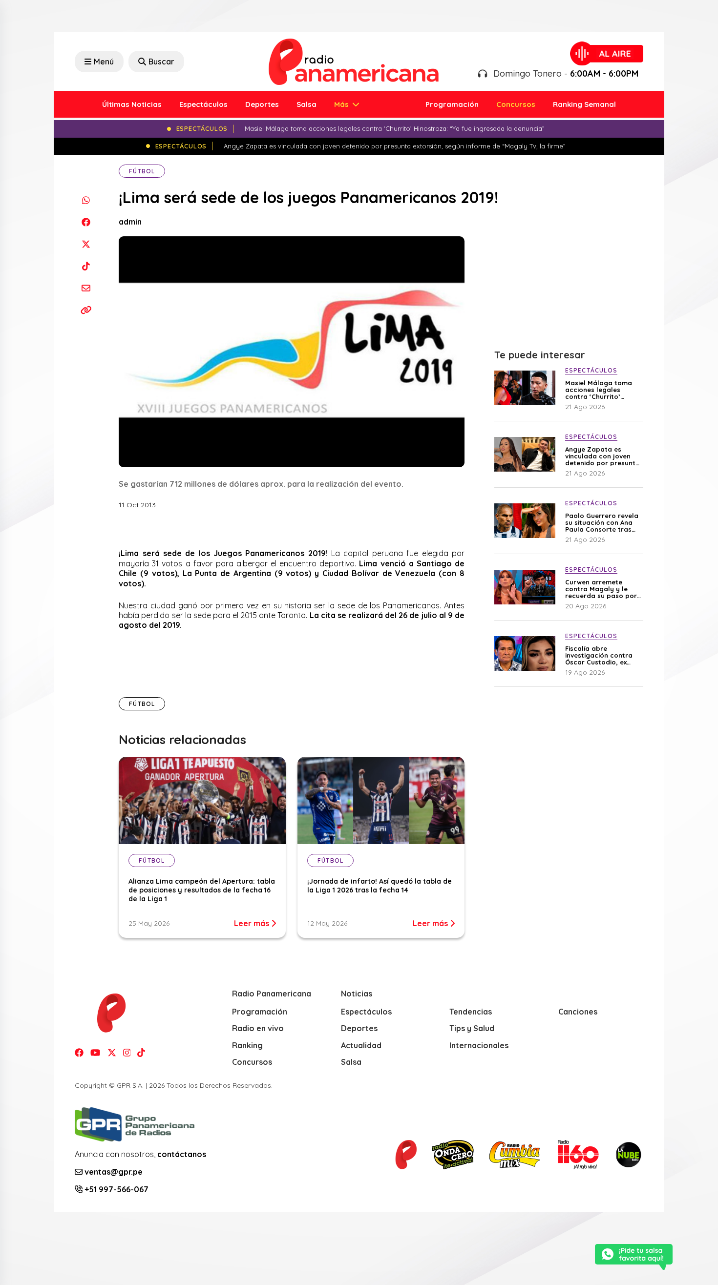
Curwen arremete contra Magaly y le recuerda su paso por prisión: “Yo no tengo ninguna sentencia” (601, 589)
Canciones (577, 1011)
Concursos (515, 104)
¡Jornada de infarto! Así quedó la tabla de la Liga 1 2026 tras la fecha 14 (379, 885)
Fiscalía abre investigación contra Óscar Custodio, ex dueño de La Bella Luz (601, 655)
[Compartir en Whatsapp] (86, 200)
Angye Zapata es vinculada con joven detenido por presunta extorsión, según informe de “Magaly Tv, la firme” (603, 456)
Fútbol (142, 171)
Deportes (262, 104)
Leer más (252, 923)
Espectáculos (203, 104)
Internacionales (478, 1045)
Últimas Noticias (132, 104)
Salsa (306, 104)
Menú (104, 61)
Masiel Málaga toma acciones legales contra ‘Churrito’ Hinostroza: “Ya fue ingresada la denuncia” (603, 389)
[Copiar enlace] (86, 310)
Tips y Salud (471, 1028)
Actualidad (361, 1045)
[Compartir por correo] (86, 288)
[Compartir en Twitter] (86, 244)
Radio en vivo (258, 1028)
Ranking (247, 1045)
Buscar (161, 61)
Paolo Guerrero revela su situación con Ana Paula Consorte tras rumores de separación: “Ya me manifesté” (601, 522)
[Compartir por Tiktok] (86, 266)
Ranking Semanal (584, 104)
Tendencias (470, 1011)
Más (342, 104)
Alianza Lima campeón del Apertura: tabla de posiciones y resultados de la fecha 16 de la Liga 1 (201, 890)
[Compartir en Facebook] (86, 222)
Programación (452, 104)
